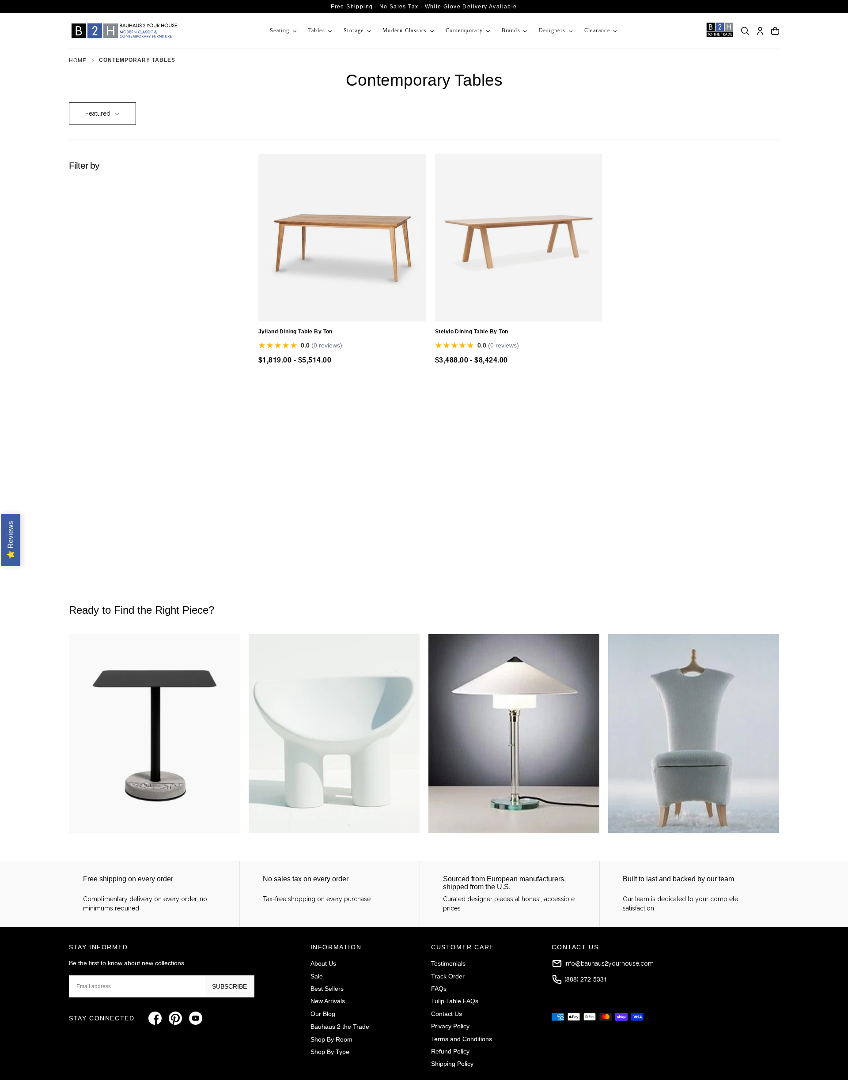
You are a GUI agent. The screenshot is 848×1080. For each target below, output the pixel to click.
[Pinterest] (175, 1018)
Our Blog (322, 1013)
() (585, 978)
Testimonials (448, 963)
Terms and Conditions (461, 1038)
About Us (323, 963)
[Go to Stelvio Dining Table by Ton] (519, 237)
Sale (316, 976)
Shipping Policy (452, 1063)
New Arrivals (327, 1000)
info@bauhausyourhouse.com (609, 963)
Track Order (448, 976)
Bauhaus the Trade (339, 1026)
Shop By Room (331, 1039)
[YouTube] (195, 1018)
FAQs (439, 988)
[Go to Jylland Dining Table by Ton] (342, 237)
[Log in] (760, 30)
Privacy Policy (450, 1026)
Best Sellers (327, 988)
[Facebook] (155, 1018)
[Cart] (775, 30)
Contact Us (446, 1013)
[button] (745, 31)
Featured (97, 113)
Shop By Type (329, 1051)
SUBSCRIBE (229, 986)
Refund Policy (450, 1051)
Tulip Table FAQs (454, 1000)
